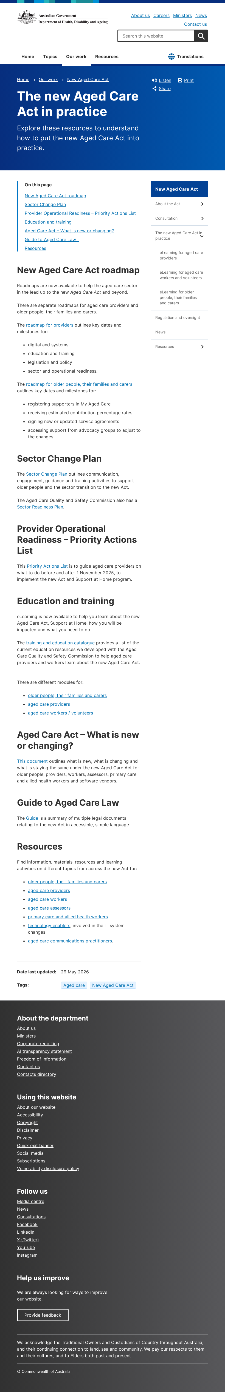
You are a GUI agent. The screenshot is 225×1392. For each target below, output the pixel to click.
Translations (190, 56)
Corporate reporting (38, 1043)
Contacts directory (36, 1074)
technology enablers (49, 925)
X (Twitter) (28, 1239)
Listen (165, 80)
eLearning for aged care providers (181, 255)
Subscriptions (31, 1161)
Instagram (27, 1255)
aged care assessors (49, 908)
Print (189, 80)
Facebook (27, 1224)
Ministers (182, 15)
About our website (36, 1107)
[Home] (62, 17)
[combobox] (156, 36)
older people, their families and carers (67, 695)
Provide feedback (42, 1315)
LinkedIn (25, 1232)
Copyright (27, 1122)
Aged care (74, 985)
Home (27, 56)
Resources (107, 56)
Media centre (30, 1201)
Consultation (166, 218)
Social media (30, 1153)
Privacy (24, 1138)
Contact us (195, 24)
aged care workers (47, 899)
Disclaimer (28, 1130)
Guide (32, 818)
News (201, 15)
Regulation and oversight (177, 317)
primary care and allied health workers (68, 916)
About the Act (167, 203)
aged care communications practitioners (70, 941)
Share (165, 88)
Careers (161, 15)
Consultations (31, 1216)
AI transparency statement (44, 1051)
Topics (50, 56)
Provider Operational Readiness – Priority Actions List (81, 213)
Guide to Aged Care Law (52, 239)
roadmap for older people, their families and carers (79, 384)
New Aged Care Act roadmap (55, 195)
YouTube (26, 1247)
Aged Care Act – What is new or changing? (69, 230)
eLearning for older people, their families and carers (178, 297)
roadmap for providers (49, 325)
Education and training (48, 222)
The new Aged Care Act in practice (178, 235)
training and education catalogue (60, 642)
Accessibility (30, 1114)
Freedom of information (41, 1059)
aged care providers (49, 704)
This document (32, 761)
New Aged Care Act (88, 79)
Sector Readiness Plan (40, 507)
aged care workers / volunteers (60, 713)
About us (140, 15)
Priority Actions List (47, 566)
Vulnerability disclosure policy (48, 1168)
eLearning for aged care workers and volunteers (181, 275)
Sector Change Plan (45, 204)
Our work (76, 56)
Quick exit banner (35, 1145)
